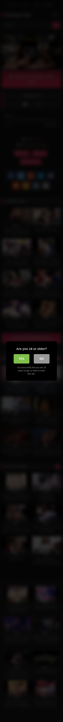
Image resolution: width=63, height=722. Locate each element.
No (42, 358)
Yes (21, 358)
